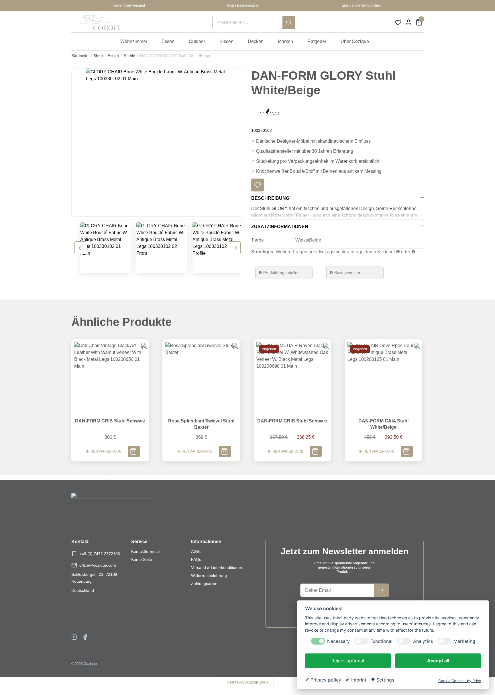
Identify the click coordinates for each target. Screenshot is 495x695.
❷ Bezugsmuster (344, 272)
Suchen (288, 22)
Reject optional (347, 660)
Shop (98, 55)
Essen (113, 55)
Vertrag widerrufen (247, 683)
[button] (257, 185)
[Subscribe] (381, 590)
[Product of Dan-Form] (268, 111)
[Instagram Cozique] (74, 636)
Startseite (80, 55)
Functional (381, 641)
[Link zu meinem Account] (408, 22)
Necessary (338, 641)
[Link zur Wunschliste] (398, 23)
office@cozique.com (97, 565)
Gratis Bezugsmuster (243, 5)
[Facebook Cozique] (85, 636)
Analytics (423, 641)
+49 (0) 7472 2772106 (99, 553)
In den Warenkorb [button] (103, 451)
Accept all (438, 660)
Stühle (129, 55)
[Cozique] (97, 22)
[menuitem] (136, 41)
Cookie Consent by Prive (459, 680)
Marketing (464, 641)
